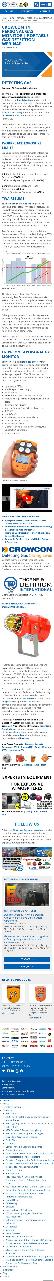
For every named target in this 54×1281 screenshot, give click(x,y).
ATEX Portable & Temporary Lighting (23, 1130)
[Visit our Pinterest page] (21, 1070)
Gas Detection (13, 1173)
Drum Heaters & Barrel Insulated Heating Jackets (30, 1153)
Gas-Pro (27, 203)
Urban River (30, 1091)
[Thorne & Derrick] (15, 4)
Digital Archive (8, 1088)
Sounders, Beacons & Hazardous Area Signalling (29, 1256)
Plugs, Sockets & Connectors (20, 1236)
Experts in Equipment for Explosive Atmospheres (30, 1160)
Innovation (8, 1269)
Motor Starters (13, 1233)
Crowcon (6, 361)
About (6, 1103)
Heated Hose (12, 1200)
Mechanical (11, 1226)
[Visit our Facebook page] (8, 1070)
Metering (10, 1230)
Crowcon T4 (12, 203)
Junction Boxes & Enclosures (20, 1210)
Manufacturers (10, 1266)
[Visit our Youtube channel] (17, 1070)
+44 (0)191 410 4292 (20, 1065)
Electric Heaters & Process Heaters (23, 1156)
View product (8, 1013)
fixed (4, 112)
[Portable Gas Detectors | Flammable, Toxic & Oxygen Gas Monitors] (13, 994)
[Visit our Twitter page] (3, 1070)
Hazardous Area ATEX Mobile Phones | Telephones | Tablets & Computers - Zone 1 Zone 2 (27, 1180)
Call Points (11, 1143)
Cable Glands (12, 1140)
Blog (12, 18)
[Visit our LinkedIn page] (12, 1070)
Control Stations (14, 1150)
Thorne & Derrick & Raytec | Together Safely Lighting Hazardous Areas (26, 938)
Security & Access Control (18, 1246)
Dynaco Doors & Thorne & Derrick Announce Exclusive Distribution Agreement (24, 917)
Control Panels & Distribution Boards (24, 1146)
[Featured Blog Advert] (27, 894)
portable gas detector (29, 361)
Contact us (27, 959)
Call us (9, 11)
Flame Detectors (14, 1170)
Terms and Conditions (11, 1081)
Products (7, 1110)
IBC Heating (11, 1203)
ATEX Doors (11, 1113)
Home (4, 18)
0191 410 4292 (18, 1062)
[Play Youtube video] (27, 498)
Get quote (27, 11)
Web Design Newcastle (12, 1091)
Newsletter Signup (12, 1106)
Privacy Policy (8, 1084)
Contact (45, 11)
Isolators (10, 1206)
